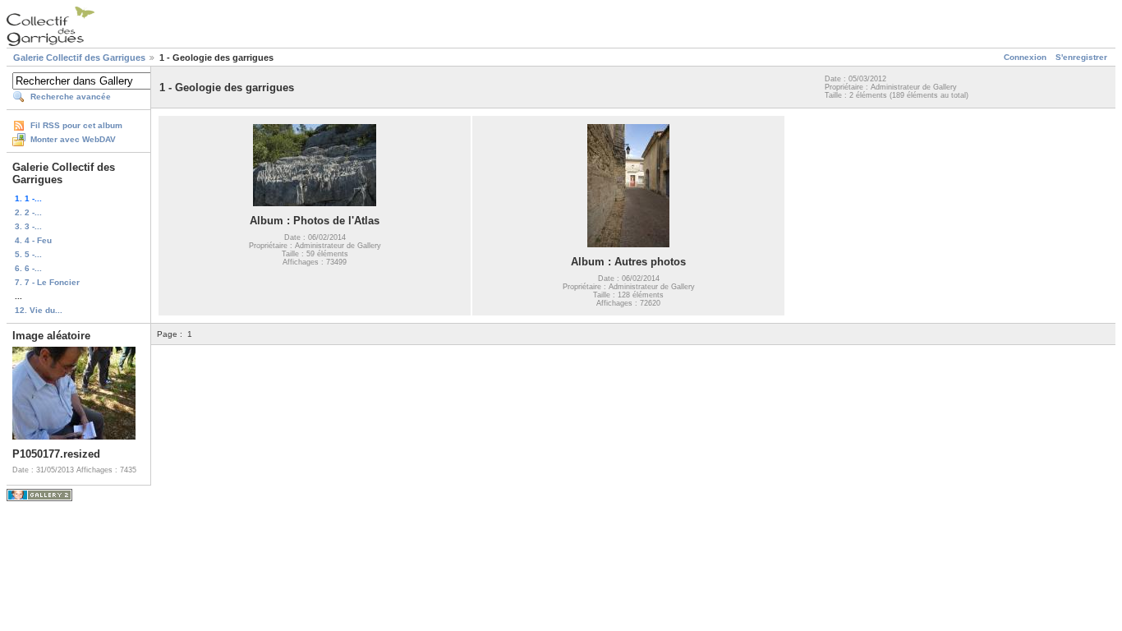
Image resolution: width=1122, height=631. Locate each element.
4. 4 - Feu (33, 240)
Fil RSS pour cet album (76, 125)
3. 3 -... (28, 226)
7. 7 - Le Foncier (47, 282)
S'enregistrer (1081, 57)
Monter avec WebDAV (73, 139)
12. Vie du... (38, 310)
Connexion (1025, 57)
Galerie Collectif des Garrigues (79, 57)
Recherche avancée (70, 96)
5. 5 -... (28, 254)
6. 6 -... (28, 268)
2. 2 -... (28, 212)
